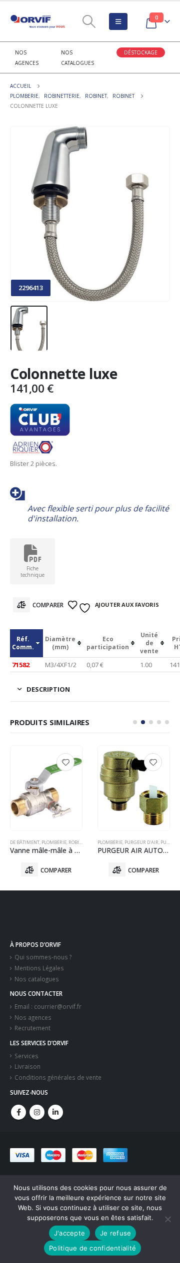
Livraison (27, 1066)
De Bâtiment (25, 842)
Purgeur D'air (141, 842)
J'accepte (69, 1233)
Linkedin (55, 1112)
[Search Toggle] (88, 21)
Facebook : (18, 1112)
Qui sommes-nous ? (43, 957)
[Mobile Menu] (118, 21)
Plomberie (54, 842)
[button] (135, 722)
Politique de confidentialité (92, 1248)
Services (26, 1056)
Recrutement (32, 1028)
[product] (46, 788)
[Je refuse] (167, 1219)
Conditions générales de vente (58, 1077)
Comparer (48, 605)
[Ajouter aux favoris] (65, 762)
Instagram (37, 1112)
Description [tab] (48, 689)
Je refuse (115, 1233)
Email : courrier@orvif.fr (48, 1006)
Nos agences (33, 1017)
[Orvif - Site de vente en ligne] (37, 21)
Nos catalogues (36, 979)
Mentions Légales (39, 968)
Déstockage (141, 52)
